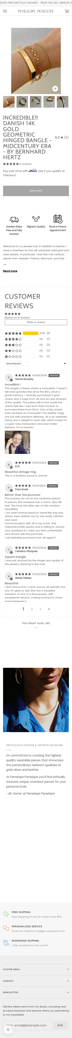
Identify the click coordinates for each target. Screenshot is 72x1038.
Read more (10, 271)
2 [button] (32, 609)
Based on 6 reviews (17, 317)
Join (60, 1025)
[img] (23, 375)
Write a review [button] (36, 322)
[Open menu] (9, 11)
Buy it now (36, 207)
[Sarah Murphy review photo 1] (17, 442)
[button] (11, 164)
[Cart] (63, 11)
